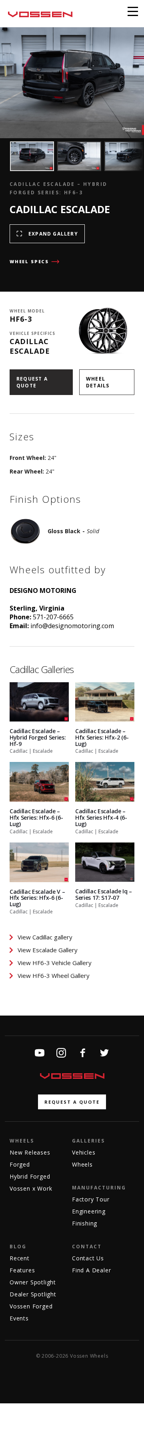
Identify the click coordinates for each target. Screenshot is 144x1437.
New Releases (30, 1152)
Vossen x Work (31, 1188)
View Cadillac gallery (45, 937)
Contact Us (88, 1258)
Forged (20, 1164)
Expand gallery (53, 233)
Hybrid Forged (30, 1176)
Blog (18, 1246)
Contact (87, 1246)
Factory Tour (91, 1199)
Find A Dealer (91, 1270)
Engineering (89, 1211)
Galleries (88, 1140)
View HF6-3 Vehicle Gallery (55, 963)
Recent (20, 1258)
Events (19, 1318)
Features (22, 1270)
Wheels (22, 1140)
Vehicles (83, 1152)
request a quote (72, 1102)
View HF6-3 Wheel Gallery (54, 975)
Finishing (84, 1223)
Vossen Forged (31, 1306)
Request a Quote (32, 382)
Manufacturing (99, 1187)
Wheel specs (29, 261)
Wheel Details (97, 382)
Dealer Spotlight (33, 1294)
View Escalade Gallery (48, 950)
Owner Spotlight (33, 1282)
